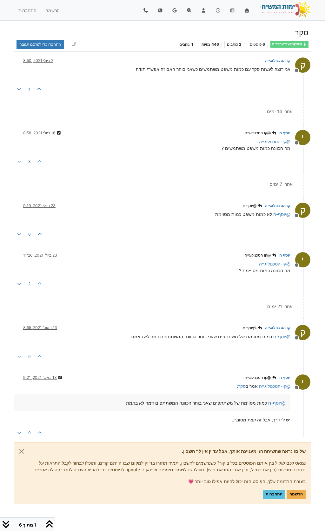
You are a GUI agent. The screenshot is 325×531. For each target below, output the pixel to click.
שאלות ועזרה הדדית (287, 44)
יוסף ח (284, 133)
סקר (242, 386)
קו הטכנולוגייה (277, 60)
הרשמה (296, 494)
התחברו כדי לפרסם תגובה (40, 44)
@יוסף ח (250, 205)
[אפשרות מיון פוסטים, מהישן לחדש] (74, 44)
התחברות (274, 494)
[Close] (21, 451)
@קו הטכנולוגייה (258, 133)
